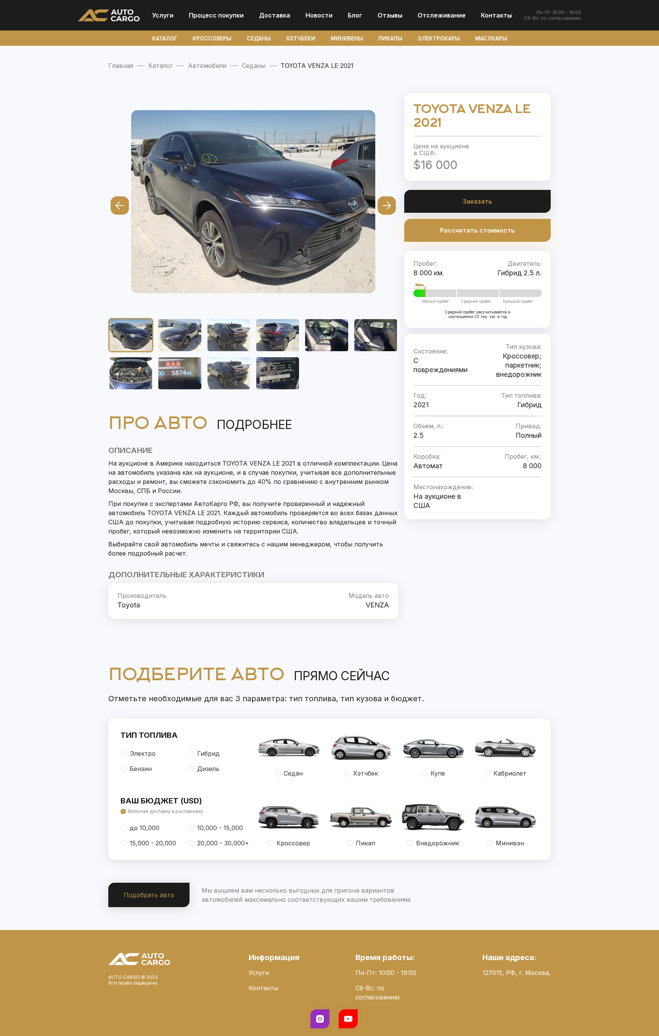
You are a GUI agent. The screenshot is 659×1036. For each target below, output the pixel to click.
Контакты (496, 15)
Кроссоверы (212, 38)
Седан (293, 773)
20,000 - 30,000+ (223, 843)
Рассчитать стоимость (477, 230)
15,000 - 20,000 (153, 843)
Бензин (141, 769)
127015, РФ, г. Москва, (516, 973)
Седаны (259, 38)
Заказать (477, 201)
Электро (143, 753)
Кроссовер (293, 843)
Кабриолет (509, 773)
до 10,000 (144, 828)
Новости (319, 15)
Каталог (164, 38)
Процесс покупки (216, 15)
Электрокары (439, 38)
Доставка (274, 15)
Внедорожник (437, 843)
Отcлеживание (442, 15)
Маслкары (491, 38)
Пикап (365, 843)
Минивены (347, 38)
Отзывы (390, 15)
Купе (438, 773)
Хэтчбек (365, 773)
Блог (355, 15)
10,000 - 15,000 (220, 828)
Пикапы (390, 38)
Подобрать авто (149, 895)
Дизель (208, 769)
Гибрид (208, 753)
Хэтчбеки (300, 38)
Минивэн (510, 843)
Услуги (163, 15)
